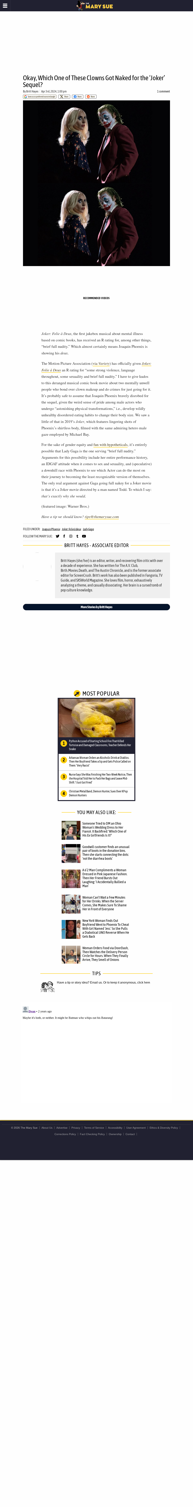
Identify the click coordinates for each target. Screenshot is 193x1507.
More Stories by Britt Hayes (96, 607)
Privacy (75, 1127)
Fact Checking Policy (92, 1134)
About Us (46, 1127)
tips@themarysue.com (102, 516)
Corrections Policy (65, 1134)
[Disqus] (96, 1052)
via (101, 363)
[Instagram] (70, 538)
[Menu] (5, 5)
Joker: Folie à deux (71, 529)
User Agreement (136, 1127)
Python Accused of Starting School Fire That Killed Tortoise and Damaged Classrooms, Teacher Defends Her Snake (100, 745)
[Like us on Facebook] (64, 538)
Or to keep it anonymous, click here (126, 982)
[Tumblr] (77, 538)
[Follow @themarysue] (57, 538)
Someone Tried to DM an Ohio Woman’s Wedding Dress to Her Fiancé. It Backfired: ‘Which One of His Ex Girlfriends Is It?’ (104, 829)
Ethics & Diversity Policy (164, 1127)
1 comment (163, 91)
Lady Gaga (88, 529)
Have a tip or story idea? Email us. (80, 982)
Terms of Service (94, 1127)
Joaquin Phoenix (51, 529)
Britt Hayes (32, 91)
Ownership (115, 1134)
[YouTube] (84, 538)
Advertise (61, 1127)
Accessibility (115, 1127)
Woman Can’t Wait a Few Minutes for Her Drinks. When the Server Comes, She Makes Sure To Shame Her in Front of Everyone (104, 903)
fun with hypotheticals (110, 444)
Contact (130, 1134)
